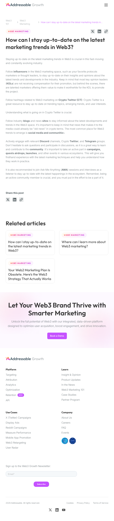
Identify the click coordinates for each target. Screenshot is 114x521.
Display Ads (12, 422)
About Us (66, 417)
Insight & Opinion (71, 374)
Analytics (11, 384)
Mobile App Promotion (18, 437)
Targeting (11, 374)
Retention (11, 395)
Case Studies (68, 394)
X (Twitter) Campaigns (18, 417)
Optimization (13, 389)
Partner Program (70, 399)
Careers (65, 422)
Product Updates (70, 379)
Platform (11, 369)
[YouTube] (63, 510)
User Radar (12, 447)
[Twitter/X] (50, 510)
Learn (64, 369)
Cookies (70, 503)
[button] (105, 5)
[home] (25, 5)
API (8, 400)
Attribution (11, 379)
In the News (68, 384)
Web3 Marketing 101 (72, 389)
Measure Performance (18, 432)
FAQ (63, 427)
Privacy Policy (83, 503)
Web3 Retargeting (16, 442)
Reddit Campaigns (16, 427)
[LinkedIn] (57, 510)
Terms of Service (100, 503)
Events (65, 432)
